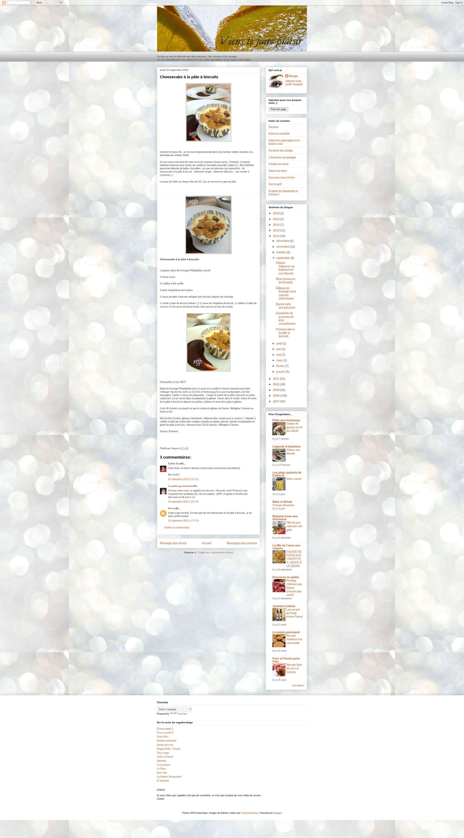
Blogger (277, 813)
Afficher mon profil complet (294, 83)
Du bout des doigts (281, 150)
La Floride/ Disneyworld (169, 776)
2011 (276, 378)
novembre (283, 246)
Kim (170, 508)
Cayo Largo (163, 752)
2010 (276, 384)
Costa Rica (162, 736)
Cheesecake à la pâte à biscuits (285, 333)
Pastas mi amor (279, 164)
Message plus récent (173, 543)
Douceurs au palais (285, 577)
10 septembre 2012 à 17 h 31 (183, 520)
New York (162, 772)
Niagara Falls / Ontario (168, 748)
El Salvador (163, 780)
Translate (182, 713)
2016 (276, 219)
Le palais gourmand (179, 486)
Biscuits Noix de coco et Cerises (294, 668)
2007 (276, 401)
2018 (276, 213)
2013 (276, 230)
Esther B (173, 463)
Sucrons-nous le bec (282, 177)
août (279, 343)
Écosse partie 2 (165, 732)
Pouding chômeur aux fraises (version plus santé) (294, 587)
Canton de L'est (165, 744)
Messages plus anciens (242, 543)
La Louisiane (163, 764)
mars (279, 360)
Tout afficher (298, 685)
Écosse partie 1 (165, 728)
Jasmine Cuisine (283, 606)
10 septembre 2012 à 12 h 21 (183, 479)
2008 (276, 395)
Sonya (293, 76)
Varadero (161, 760)
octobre (281, 252)
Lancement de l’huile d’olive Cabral (294, 613)
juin (279, 349)
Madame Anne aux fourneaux (285, 518)
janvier (281, 371)
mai (279, 354)
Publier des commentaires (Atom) (215, 552)
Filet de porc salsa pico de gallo (294, 526)
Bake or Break (282, 501)
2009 (276, 390)
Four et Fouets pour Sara (286, 660)
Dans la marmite (279, 133)
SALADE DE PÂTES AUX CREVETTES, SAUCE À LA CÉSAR (294, 558)
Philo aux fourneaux (286, 420)
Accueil (207, 543)
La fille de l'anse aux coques (286, 547)
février (280, 365)
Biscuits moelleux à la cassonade (294, 639)
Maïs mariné (293, 478)
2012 (276, 236)
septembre (283, 257)
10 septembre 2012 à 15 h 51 (183, 501)
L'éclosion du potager (282, 157)
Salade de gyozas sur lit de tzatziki (294, 427)
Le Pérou (161, 768)
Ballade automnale (166, 740)
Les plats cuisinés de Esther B (286, 474)
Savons (273, 126)
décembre (283, 240)
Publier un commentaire (176, 527)
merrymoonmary (249, 813)
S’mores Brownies (283, 505)
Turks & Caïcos (165, 756)
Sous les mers (278, 170)
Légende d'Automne (286, 446)
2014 (276, 224)
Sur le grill (275, 184)
